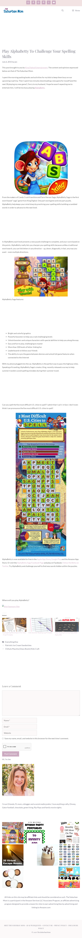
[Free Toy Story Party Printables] (34, 833)
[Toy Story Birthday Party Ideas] (69, 878)
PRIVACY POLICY (60, 925)
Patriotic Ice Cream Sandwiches (18, 645)
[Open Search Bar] (62, 10)
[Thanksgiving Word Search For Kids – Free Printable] (14, 625)
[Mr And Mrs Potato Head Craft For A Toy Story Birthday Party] (12, 833)
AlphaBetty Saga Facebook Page (30, 563)
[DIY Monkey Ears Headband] (12, 878)
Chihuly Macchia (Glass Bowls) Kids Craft (22, 649)
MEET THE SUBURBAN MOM (14, 925)
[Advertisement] (41, 33)
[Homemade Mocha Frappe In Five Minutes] (47, 855)
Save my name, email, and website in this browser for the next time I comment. (36, 738)
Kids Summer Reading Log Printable (40, 633)
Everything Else (11, 642)
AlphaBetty (40, 88)
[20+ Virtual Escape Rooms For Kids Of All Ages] (12, 855)
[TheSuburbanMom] (13, 10)
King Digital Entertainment (36, 67)
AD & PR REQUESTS (33, 925)
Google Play (56, 559)
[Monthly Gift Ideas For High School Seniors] (69, 833)
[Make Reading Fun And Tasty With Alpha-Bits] (67, 625)
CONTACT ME (48, 925)
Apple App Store (44, 559)
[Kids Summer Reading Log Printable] (41, 625)
